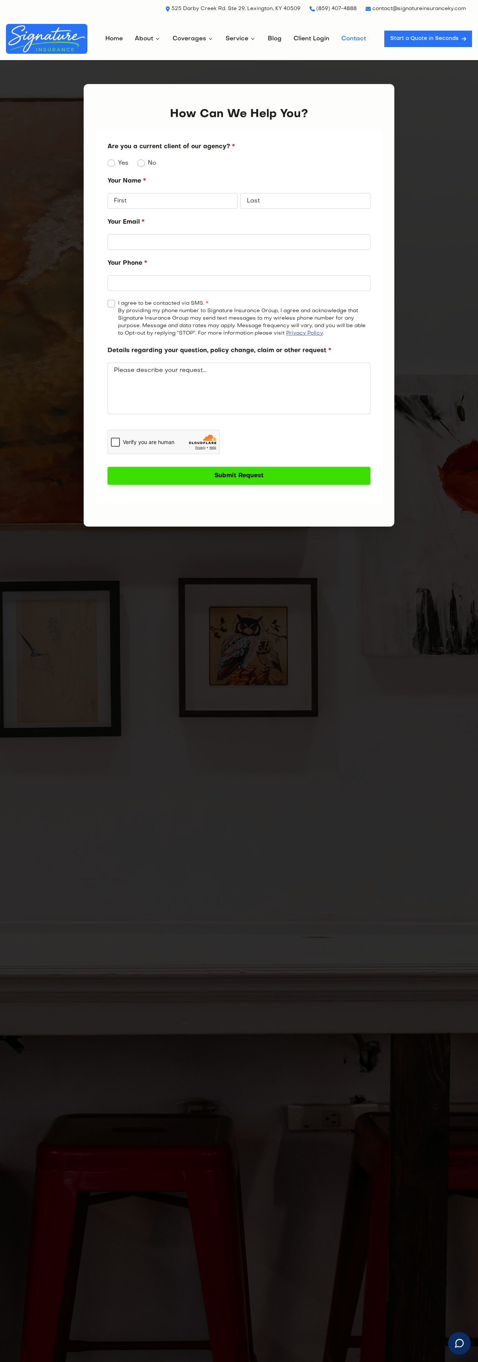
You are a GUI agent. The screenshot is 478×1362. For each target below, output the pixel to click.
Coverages (189, 39)
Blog (275, 39)
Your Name (127, 181)
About (144, 39)
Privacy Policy (304, 333)
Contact (353, 39)
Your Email (126, 222)
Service (237, 39)
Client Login (311, 39)
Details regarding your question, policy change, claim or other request (219, 351)
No (152, 163)
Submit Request (239, 476)
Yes (123, 163)
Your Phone (127, 263)
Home (114, 39)
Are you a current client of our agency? (171, 147)
